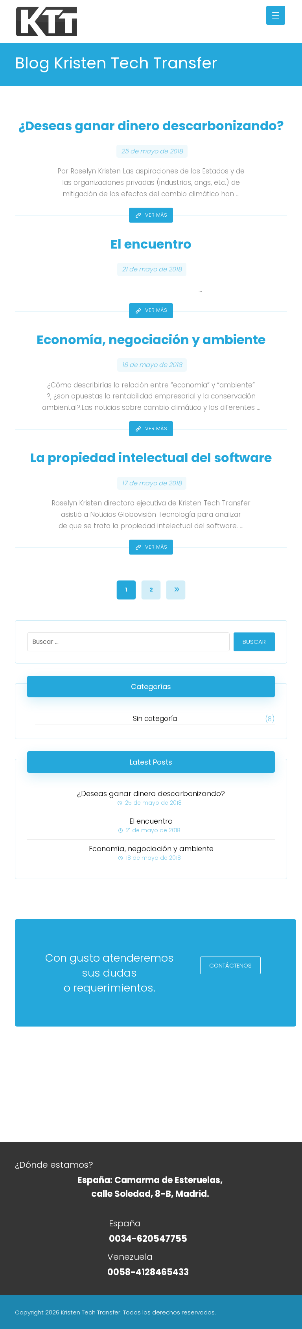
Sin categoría (155, 718)
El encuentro (151, 821)
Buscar (254, 642)
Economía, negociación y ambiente (151, 848)
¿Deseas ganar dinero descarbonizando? (151, 793)
